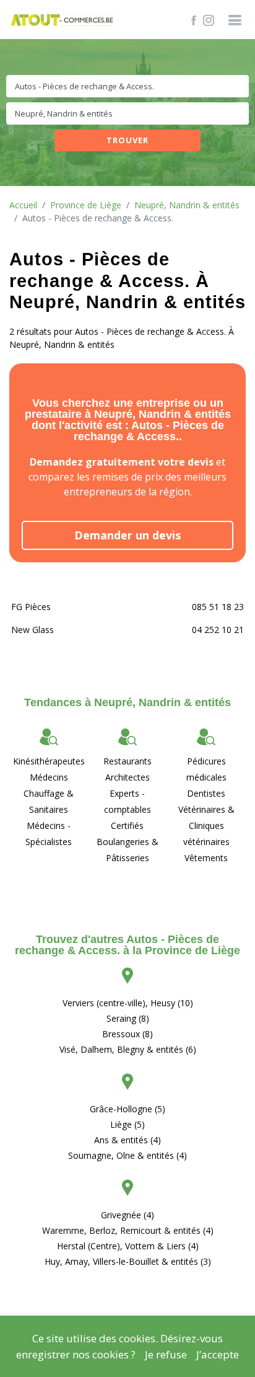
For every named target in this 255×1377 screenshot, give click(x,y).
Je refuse (166, 1354)
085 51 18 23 (218, 607)
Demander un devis (127, 535)
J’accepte (217, 1354)
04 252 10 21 (218, 629)
